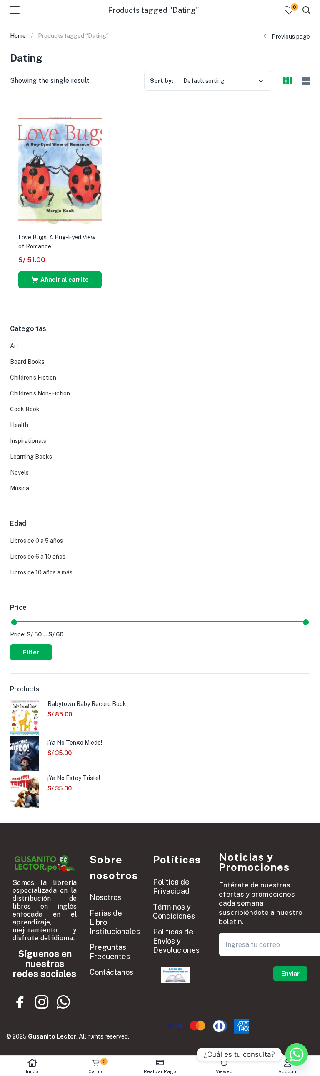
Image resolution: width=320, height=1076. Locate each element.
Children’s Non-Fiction (40, 393)
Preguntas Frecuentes (110, 952)
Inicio (32, 1071)
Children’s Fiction (33, 377)
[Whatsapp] (63, 1002)
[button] (60, 279)
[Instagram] (41, 1002)
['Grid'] (287, 81)
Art (14, 346)
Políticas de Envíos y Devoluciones (176, 940)
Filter (31, 652)
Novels (19, 472)
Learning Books (31, 456)
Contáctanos (111, 972)
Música (19, 488)
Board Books (27, 361)
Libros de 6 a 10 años (37, 556)
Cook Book (25, 409)
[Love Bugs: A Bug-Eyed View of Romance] (60, 168)
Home (18, 35)
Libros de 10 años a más (41, 572)
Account (288, 1071)
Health (19, 425)
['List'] (305, 81)
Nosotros (105, 897)
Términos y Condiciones (174, 911)
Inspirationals (28, 440)
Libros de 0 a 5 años (36, 540)
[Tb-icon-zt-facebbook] (20, 1002)
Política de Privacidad (171, 886)
